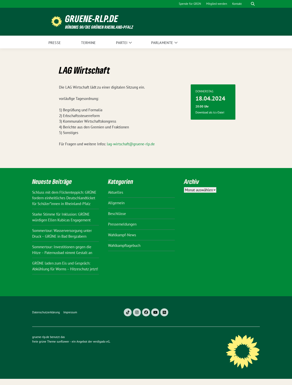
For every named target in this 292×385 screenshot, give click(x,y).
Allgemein (116, 202)
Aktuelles (115, 192)
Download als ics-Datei (209, 112)
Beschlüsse (117, 213)
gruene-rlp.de (91, 18)
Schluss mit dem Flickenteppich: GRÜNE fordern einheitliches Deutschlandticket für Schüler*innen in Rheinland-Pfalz (64, 198)
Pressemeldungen (122, 224)
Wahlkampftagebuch (124, 245)
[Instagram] (137, 312)
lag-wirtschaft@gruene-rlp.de (131, 144)
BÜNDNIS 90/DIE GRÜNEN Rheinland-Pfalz (99, 27)
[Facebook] (146, 312)
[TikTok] (128, 312)
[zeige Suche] (253, 4)
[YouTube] (155, 312)
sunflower (63, 341)
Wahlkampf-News (122, 235)
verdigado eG (101, 341)
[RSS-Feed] (164, 312)
